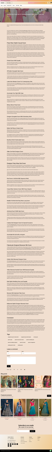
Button (49, 395)
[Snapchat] (10, 446)
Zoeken (46, 3)
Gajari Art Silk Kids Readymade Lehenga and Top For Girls (32, 418)
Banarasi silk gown (28, 248)
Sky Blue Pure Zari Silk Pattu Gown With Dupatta (19, 417)
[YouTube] (13, 444)
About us (39, 438)
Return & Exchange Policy (24, 441)
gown (7, 169)
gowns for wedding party (30, 339)
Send (9, 366)
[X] (17, 444)
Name (8, 351)
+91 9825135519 (12, 438)
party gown (20, 326)
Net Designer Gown (13, 224)
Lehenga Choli (9, 5)
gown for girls (10, 339)
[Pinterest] (10, 444)
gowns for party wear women (19, 339)
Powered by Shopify (7, 450)
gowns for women (22, 342)
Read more (2, 391)
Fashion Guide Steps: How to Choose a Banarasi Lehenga (42, 389)
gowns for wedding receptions (12, 342)
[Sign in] (48, 3)
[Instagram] (8, 444)
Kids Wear (30, 441)
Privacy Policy (22, 438)
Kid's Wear (17, 5)
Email (23, 351)
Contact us (50, 0)
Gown (13, 5)
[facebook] (15, 444)
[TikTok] (8, 446)
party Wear (33, 167)
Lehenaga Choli (31, 438)
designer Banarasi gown (30, 313)
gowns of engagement (31, 342)
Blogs (21, 5)
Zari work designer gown (25, 153)
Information (22, 437)
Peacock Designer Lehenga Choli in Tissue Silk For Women (45, 418)
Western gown (19, 83)
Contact (5, 5)
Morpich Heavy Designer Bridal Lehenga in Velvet (7, 417)
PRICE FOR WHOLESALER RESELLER (5, 0)
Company (39, 437)
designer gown (25, 30)
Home (2, 5)
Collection (30, 437)
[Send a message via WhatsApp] (51, 451)
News (2, 7)
